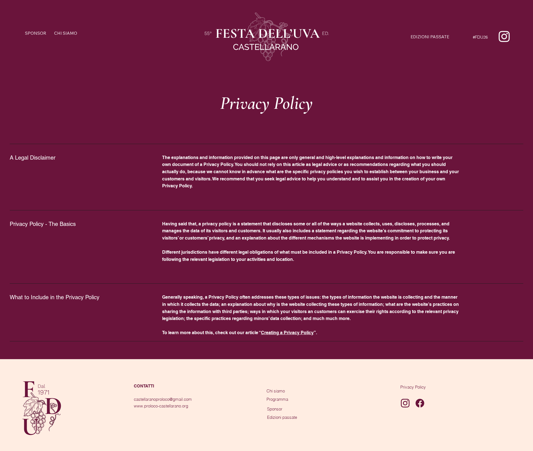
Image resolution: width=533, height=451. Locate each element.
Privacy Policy (413, 387)
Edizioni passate (282, 417)
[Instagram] (504, 36)
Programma (277, 399)
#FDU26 (480, 37)
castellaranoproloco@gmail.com (163, 399)
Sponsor (274, 409)
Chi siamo (275, 391)
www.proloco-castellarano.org (161, 406)
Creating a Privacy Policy (287, 332)
